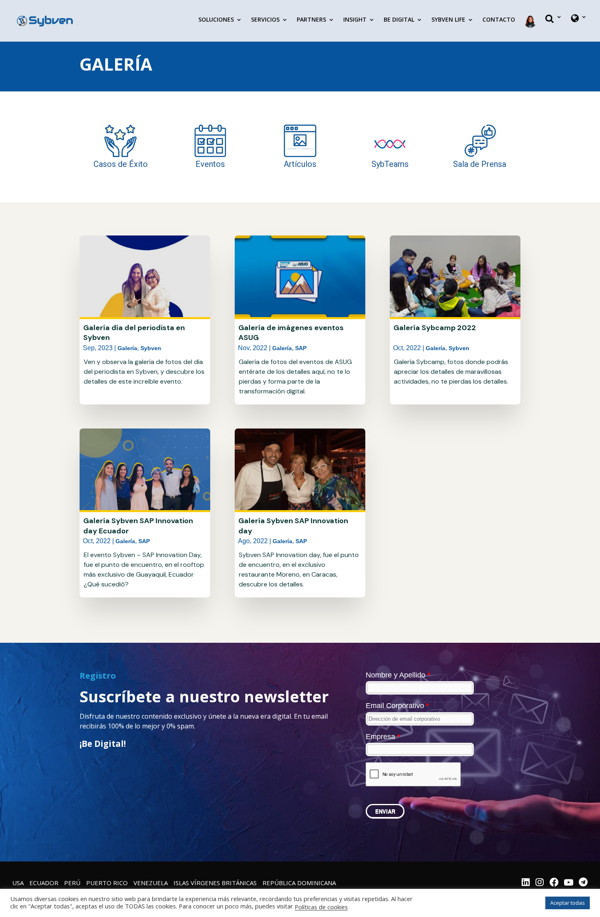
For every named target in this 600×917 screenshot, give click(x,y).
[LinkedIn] (526, 883)
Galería (127, 348)
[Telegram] (583, 883)
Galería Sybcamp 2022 (434, 328)
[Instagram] (540, 883)
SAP (144, 541)
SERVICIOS (265, 20)
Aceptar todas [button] (567, 902)
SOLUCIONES (216, 20)
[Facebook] (553, 883)
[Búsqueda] (553, 25)
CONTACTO (498, 20)
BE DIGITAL (399, 20)
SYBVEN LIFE (448, 20)
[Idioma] (579, 25)
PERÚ (72, 883)
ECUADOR (43, 883)
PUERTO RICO (107, 883)
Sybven (150, 348)
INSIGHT (355, 20)
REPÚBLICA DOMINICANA (299, 883)
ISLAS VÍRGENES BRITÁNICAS (215, 883)
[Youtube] (568, 883)
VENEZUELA (150, 883)
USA (18, 883)
